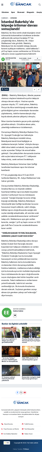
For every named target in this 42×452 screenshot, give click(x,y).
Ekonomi (20, 12)
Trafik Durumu (28, 424)
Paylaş (6, 89)
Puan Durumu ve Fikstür (11, 429)
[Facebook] (17, 392)
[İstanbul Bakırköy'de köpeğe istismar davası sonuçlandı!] (21, 74)
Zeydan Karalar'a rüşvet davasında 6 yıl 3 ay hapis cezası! (31, 340)
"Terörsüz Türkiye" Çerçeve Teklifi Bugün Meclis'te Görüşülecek (10, 359)
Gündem (5, 12)
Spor (13, 12)
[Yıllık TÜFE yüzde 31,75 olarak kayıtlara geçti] (31, 351)
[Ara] (40, 5)
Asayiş (39, 12)
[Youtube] (24, 392)
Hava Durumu (8, 424)
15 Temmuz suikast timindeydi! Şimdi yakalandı (8, 378)
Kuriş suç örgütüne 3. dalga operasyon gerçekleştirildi (9, 340)
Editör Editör (18, 311)
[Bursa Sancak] (21, 4)
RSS (7, 443)
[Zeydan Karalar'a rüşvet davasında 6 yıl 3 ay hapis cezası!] (31, 332)
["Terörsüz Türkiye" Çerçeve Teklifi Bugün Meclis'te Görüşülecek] (11, 351)
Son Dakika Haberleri (10, 434)
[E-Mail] (15, 315)
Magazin (30, 12)
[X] (21, 392)
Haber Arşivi (28, 434)
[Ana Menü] (2, 5)
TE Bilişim (26, 449)
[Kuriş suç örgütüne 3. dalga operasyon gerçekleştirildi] (11, 332)
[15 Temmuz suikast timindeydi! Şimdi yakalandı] (11, 370)
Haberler (4, 18)
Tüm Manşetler (29, 429)
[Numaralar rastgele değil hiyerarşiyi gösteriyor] (31, 370)
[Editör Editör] (7, 312)
